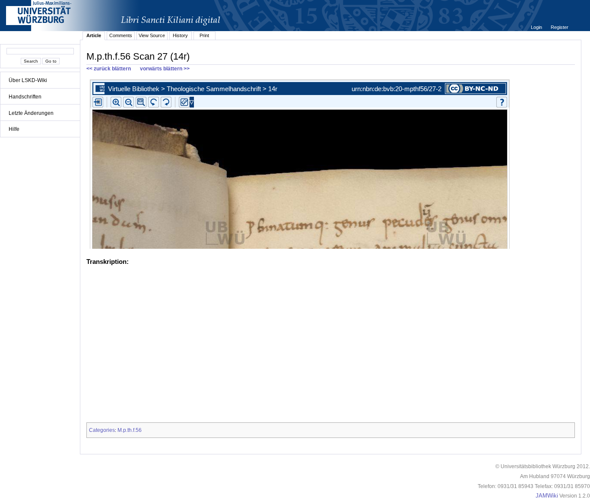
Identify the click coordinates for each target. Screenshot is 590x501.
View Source (152, 35)
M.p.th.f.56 (129, 430)
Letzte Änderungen (31, 113)
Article (93, 35)
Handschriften (25, 97)
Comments (120, 35)
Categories (102, 430)
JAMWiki (547, 496)
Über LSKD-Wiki (28, 80)
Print (204, 35)
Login (537, 27)
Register (559, 27)
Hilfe (14, 129)
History (180, 35)
